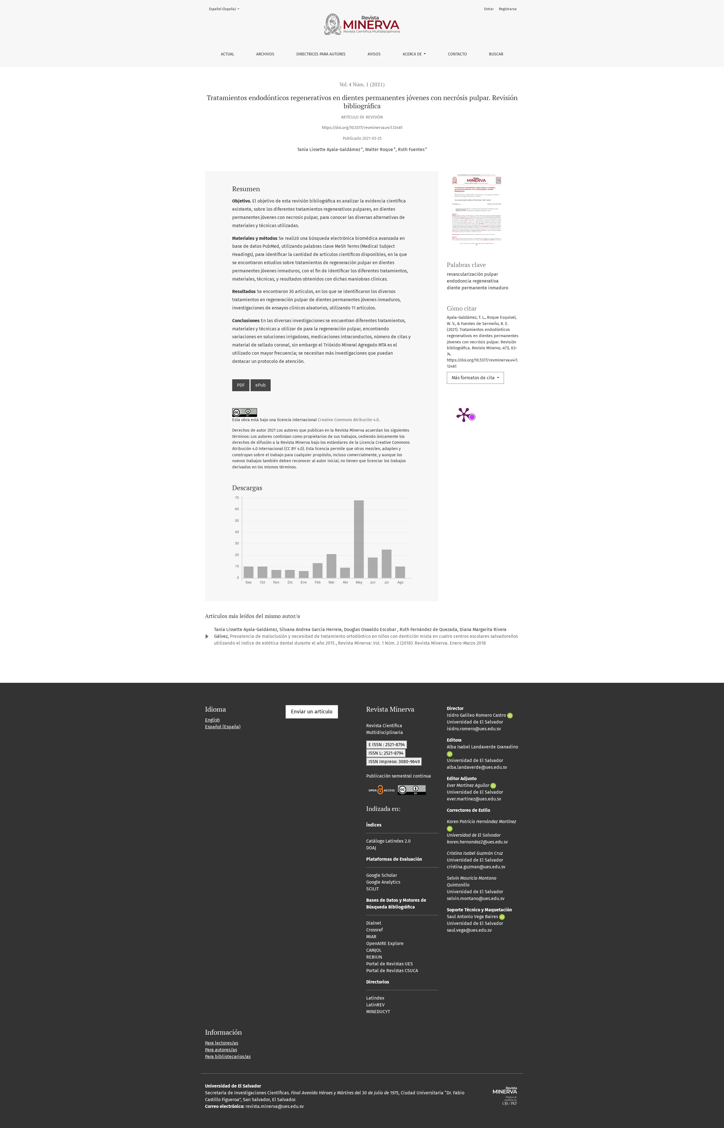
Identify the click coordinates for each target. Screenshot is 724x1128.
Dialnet (373, 923)
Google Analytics (383, 882)
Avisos (374, 54)
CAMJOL (374, 950)
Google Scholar (381, 875)
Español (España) (226, 9)
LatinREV (375, 1005)
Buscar (496, 54)
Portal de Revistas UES (389, 963)
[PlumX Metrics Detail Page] (464, 414)
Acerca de (413, 54)
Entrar (489, 9)
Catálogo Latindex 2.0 (388, 841)
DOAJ (371, 848)
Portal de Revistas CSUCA (392, 970)
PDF (241, 385)
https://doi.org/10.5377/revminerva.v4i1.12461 (362, 127)
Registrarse (508, 9)
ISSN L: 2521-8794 (386, 753)
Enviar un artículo (312, 712)
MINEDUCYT (378, 1011)
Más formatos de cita (474, 377)
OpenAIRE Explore (385, 943)
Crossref (374, 930)
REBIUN (374, 957)
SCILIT (372, 889)
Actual (227, 54)
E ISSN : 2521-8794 (387, 744)
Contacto (457, 54)
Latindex (375, 998)
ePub (260, 385)
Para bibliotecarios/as (228, 1056)
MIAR (371, 936)
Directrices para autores (321, 54)
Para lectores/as (221, 1043)
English (212, 720)
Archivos (265, 54)
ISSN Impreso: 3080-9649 (394, 761)
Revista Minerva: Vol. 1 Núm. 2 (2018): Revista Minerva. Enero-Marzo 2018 (412, 643)
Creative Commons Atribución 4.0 (348, 419)
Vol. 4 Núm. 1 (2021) (362, 84)
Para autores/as (221, 1049)
